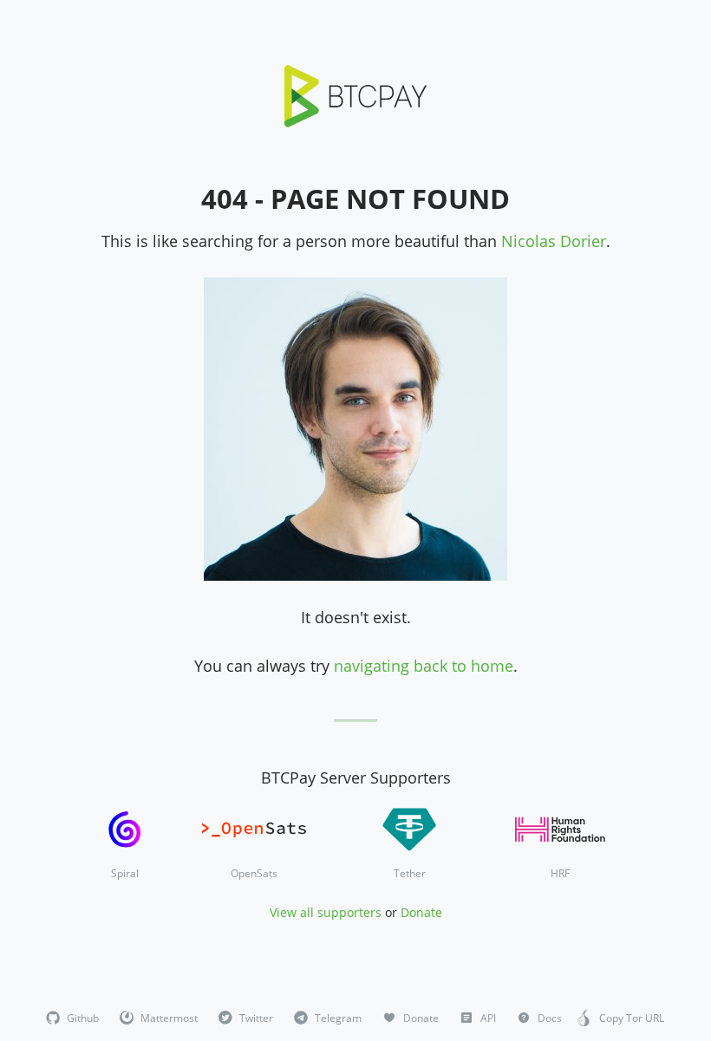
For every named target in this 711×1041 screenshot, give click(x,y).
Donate (421, 912)
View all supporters (326, 912)
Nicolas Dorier (553, 241)
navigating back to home (423, 665)
